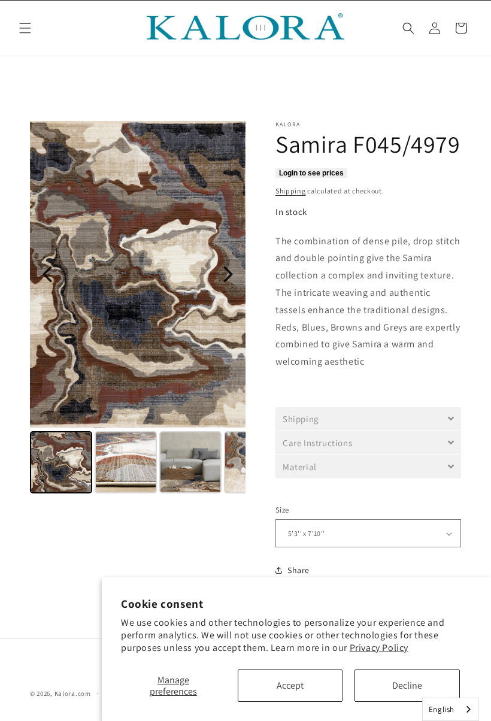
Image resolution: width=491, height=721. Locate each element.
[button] (25, 28)
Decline (407, 685)
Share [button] (298, 570)
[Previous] (47, 274)
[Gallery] (138, 309)
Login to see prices (311, 173)
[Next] (228, 274)
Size (282, 510)
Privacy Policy (379, 647)
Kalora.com (72, 693)
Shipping (290, 190)
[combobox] (450, 709)
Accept (290, 685)
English (441, 709)
